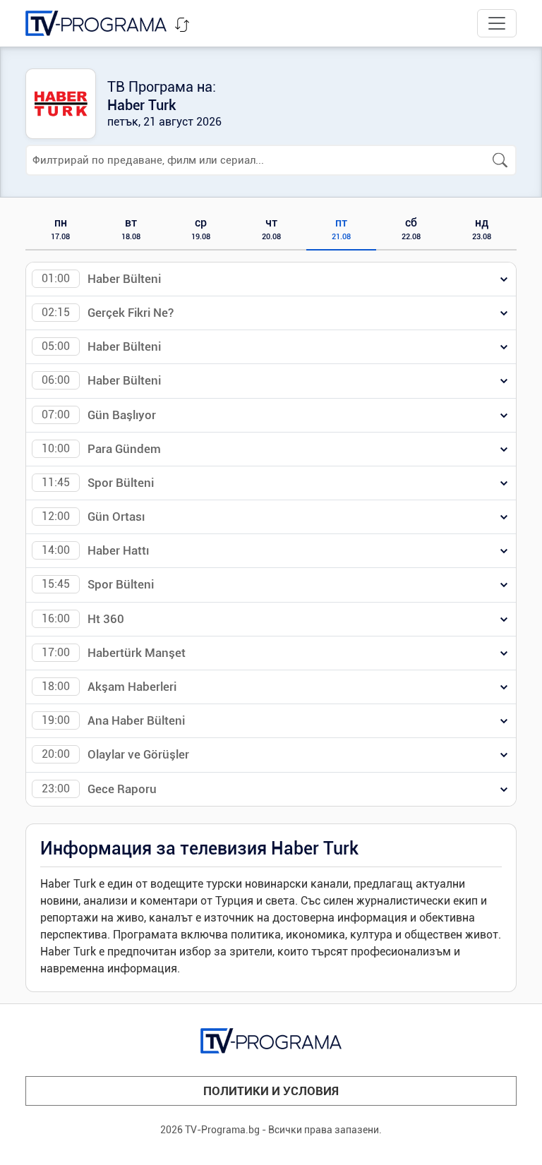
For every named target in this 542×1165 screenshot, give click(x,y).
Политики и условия (271, 1091)
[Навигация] (497, 23)
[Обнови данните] (182, 24)
